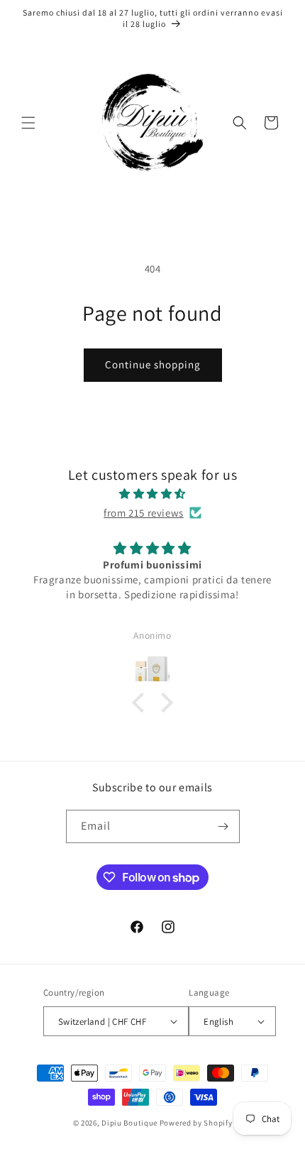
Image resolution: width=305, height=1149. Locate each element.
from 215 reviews (144, 512)
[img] (152, 493)
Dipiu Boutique (129, 1123)
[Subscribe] (223, 826)
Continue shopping (153, 364)
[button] (28, 122)
